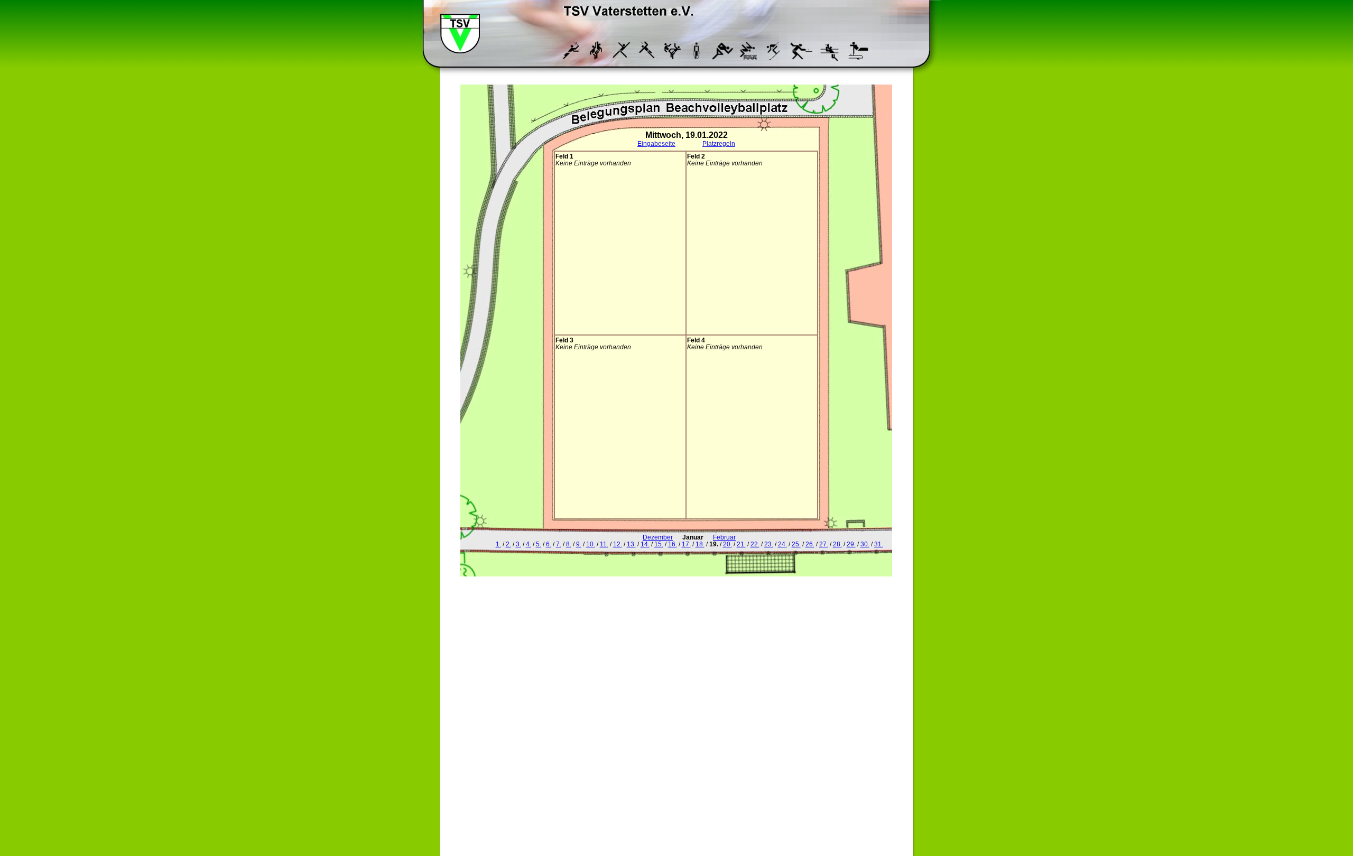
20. (727, 544)
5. (538, 544)
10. (590, 544)
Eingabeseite (656, 143)
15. (658, 544)
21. (741, 544)
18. (700, 544)
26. (809, 544)
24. (782, 544)
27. (823, 544)
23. (768, 544)
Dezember (658, 537)
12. (617, 544)
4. (528, 544)
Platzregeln (718, 143)
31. (878, 544)
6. (548, 544)
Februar (724, 537)
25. (796, 544)
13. (631, 544)
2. (508, 544)
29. (851, 544)
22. (754, 544)
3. (518, 544)
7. (558, 544)
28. (837, 544)
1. (498, 544)
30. (864, 544)
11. (604, 544)
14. (645, 544)
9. (578, 544)
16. (672, 544)
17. (686, 544)
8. (568, 544)
